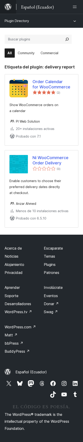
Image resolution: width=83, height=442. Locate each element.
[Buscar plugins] (67, 39)
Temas (49, 256)
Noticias (11, 256)
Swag (51, 312)
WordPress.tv (18, 312)
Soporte (11, 295)
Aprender (12, 287)
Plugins (50, 264)
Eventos (51, 295)
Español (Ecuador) (31, 372)
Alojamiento (14, 264)
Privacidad (14, 272)
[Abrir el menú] (75, 7)
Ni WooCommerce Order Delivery (50, 160)
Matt (11, 335)
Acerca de (13, 248)
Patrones (51, 272)
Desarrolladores (18, 303)
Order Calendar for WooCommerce (51, 84)
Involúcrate (53, 287)
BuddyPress (17, 351)
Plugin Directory (17, 21)
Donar (51, 303)
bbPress (14, 343)
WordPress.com (20, 327)
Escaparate (53, 248)
